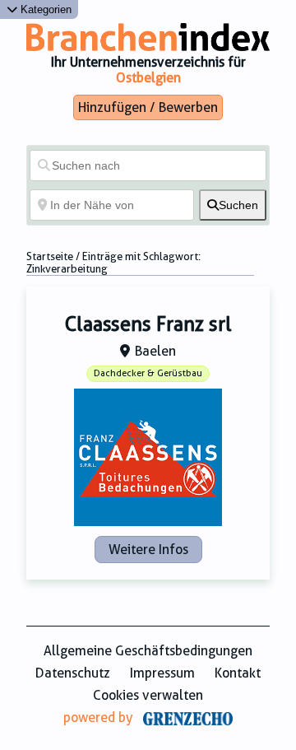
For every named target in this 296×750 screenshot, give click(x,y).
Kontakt (238, 673)
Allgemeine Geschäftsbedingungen (148, 651)
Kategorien (44, 9)
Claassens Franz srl (148, 324)
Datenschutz (72, 673)
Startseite (49, 256)
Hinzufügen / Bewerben (148, 107)
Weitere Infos (148, 549)
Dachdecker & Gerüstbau (148, 373)
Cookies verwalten (148, 695)
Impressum (162, 673)
